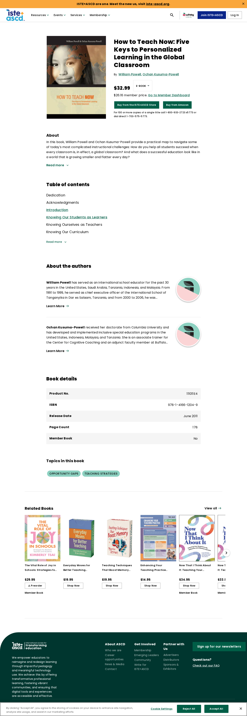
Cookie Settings (162, 709)
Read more (54, 242)
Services (76, 15)
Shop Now (73, 585)
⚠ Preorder (35, 585)
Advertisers (171, 655)
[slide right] (226, 553)
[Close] (241, 708)
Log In (235, 15)
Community (142, 660)
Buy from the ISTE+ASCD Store (136, 105)
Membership (98, 15)
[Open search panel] (172, 15)
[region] (123, 709)
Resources (38, 15)
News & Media (114, 664)
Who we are (113, 650)
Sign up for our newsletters (219, 646)
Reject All (189, 709)
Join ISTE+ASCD (212, 15)
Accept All (216, 709)
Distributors (171, 660)
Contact (111, 669)
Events (58, 15)
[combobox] (142, 85)
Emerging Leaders (146, 655)
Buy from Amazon (177, 105)
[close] (243, 3)
